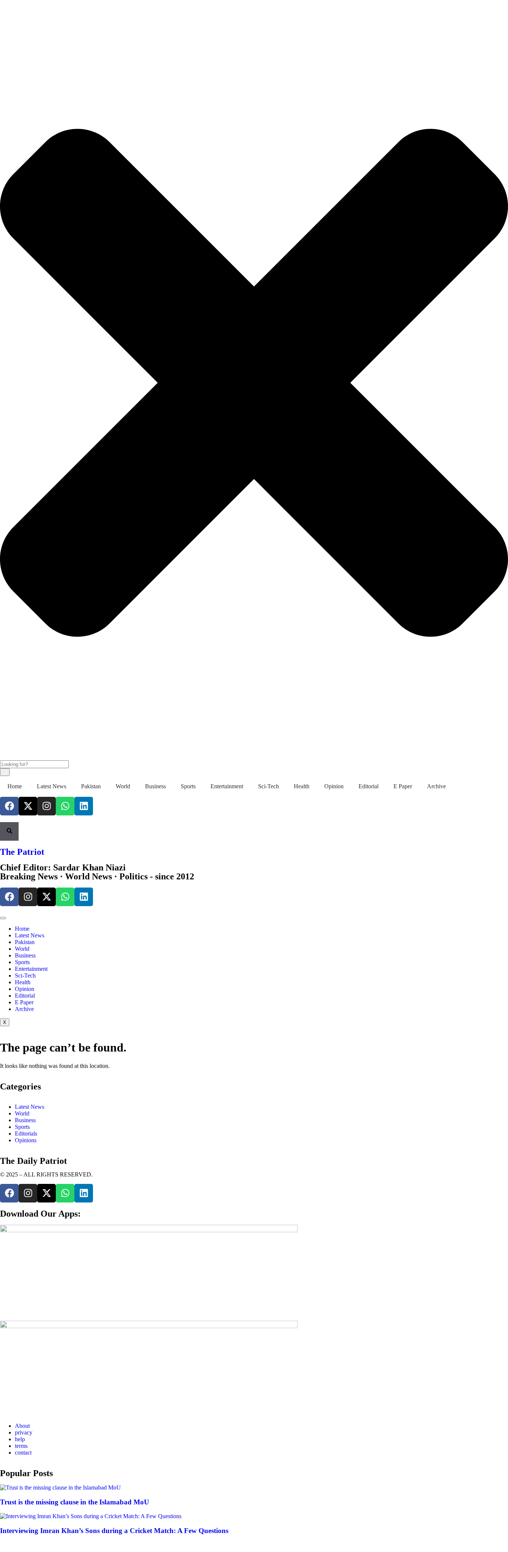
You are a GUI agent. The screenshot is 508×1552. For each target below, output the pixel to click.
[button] (2, 10)
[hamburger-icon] (3, 918)
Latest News (51, 786)
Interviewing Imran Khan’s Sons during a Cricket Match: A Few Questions (114, 1531)
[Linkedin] (83, 806)
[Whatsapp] (65, 806)
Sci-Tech (268, 786)
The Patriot (22, 852)
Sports (188, 786)
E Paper (402, 786)
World (123, 786)
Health (301, 786)
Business (155, 786)
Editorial (369, 786)
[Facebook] (9, 806)
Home (14, 786)
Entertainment (226, 786)
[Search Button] (9, 831)
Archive (436, 786)
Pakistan (91, 786)
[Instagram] (46, 806)
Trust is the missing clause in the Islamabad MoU (74, 1502)
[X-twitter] (28, 806)
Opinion (334, 786)
